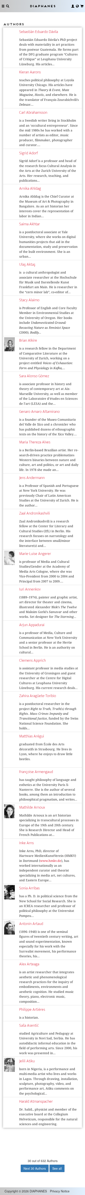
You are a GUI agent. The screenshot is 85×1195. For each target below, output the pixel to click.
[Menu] (3, 6)
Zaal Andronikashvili (34, 513)
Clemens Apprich (32, 660)
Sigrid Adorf (28, 153)
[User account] (72, 6)
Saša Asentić (29, 1025)
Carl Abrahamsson (33, 112)
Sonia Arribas (29, 888)
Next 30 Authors (35, 1168)
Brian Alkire (28, 340)
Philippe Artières (32, 1009)
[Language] (77, 6)
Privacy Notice (60, 1191)
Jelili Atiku (27, 1061)
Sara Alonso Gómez (34, 376)
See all (57, 1168)
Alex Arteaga (29, 964)
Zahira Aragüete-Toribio (37, 695)
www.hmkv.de (50, 861)
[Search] (7, 6)
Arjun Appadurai (31, 625)
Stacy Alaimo (29, 300)
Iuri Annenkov (30, 589)
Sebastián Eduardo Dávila (38, 31)
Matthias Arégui (31, 736)
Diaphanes (42, 6)
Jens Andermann (32, 477)
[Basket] (81, 6)
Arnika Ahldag (30, 188)
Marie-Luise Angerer (35, 553)
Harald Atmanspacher (36, 1101)
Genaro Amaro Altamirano (39, 411)
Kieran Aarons (30, 72)
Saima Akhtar (29, 224)
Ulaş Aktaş (27, 264)
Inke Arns (26, 843)
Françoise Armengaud (36, 771)
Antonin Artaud (31, 923)
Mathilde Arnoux (32, 807)
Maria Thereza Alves (34, 442)
